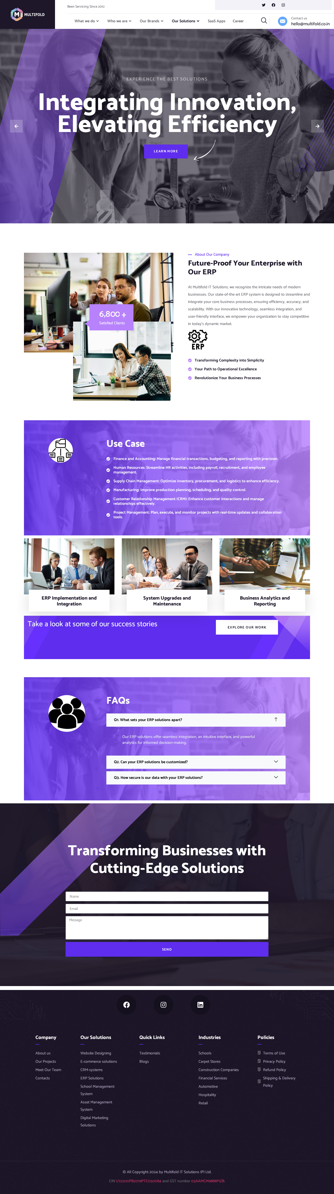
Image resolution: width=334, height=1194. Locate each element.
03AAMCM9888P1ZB (207, 1181)
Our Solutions (183, 21)
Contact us (299, 18)
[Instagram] (163, 1005)
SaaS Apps (216, 21)
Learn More (166, 151)
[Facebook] (126, 1005)
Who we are (117, 21)
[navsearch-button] (264, 21)
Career (238, 21)
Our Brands (149, 21)
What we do (85, 21)
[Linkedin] (200, 1005)
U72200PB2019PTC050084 (138, 1181)
